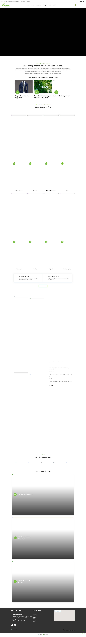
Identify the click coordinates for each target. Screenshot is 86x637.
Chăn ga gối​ (18, 269)
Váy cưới (51, 269)
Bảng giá (44, 5)
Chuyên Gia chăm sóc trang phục (22, 97)
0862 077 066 (81, 1)
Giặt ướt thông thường (51, 190)
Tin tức (49, 5)
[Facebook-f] (12, 625)
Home (27, 5)
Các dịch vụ (38, 5)
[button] (12, 463)
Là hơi (67, 190)
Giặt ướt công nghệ (19, 190)
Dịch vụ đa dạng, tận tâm (61, 96)
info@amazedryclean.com (25, 1)
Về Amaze (32, 5)
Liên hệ (54, 5)
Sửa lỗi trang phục (67, 269)
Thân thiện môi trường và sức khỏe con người (42, 97)
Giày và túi (35, 269)
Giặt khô (35, 190)
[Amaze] (6, 5)
